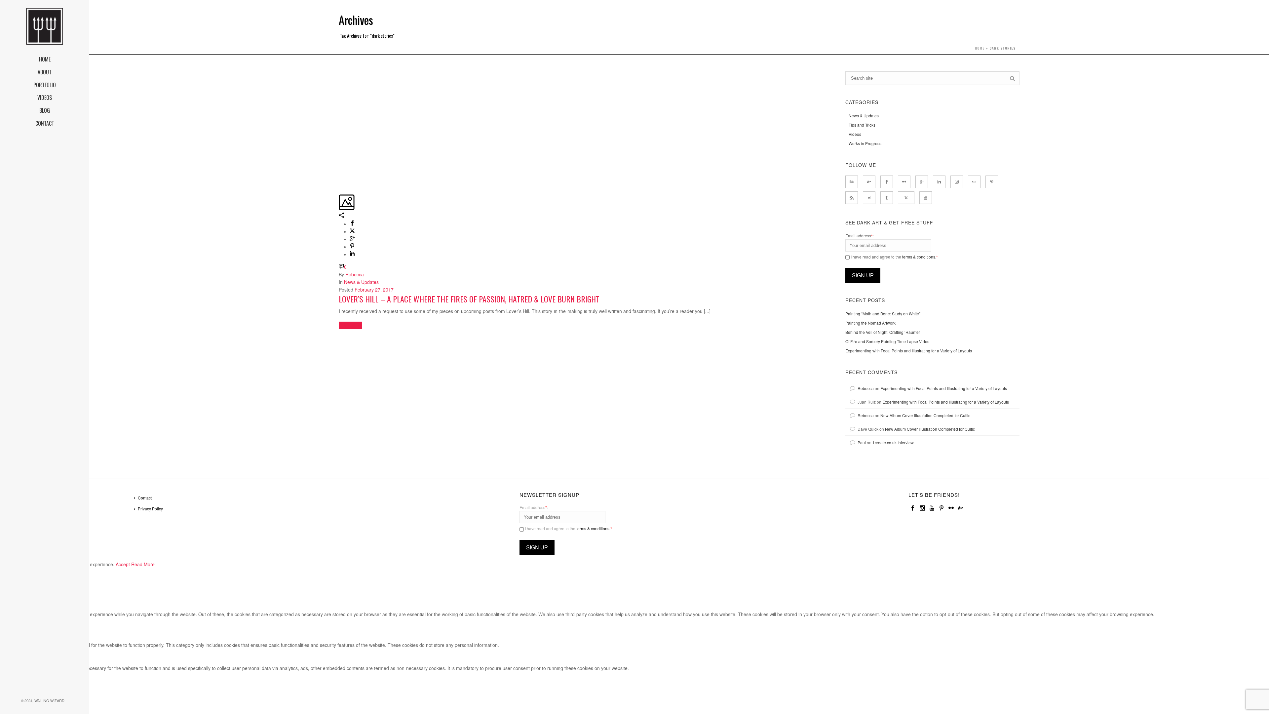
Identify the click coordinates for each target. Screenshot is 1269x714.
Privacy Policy (150, 508)
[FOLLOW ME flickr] (904, 182)
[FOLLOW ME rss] (851, 197)
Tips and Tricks (862, 125)
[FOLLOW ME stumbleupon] (869, 197)
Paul (862, 442)
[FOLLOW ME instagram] (956, 182)
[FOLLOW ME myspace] (974, 182)
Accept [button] (123, 564)
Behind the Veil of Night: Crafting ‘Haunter (882, 332)
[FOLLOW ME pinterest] (991, 182)
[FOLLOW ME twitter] (906, 197)
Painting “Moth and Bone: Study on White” (882, 313)
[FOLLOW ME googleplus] (921, 182)
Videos (855, 134)
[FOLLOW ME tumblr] (886, 197)
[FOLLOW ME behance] (851, 182)
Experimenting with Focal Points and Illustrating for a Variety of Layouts (908, 350)
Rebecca (354, 274)
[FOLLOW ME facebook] (886, 182)
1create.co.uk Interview (893, 442)
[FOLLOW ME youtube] (925, 197)
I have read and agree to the (894, 256)
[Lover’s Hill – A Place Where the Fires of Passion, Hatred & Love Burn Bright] (339, 74)
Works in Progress (865, 143)
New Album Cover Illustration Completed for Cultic (925, 415)
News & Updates (361, 282)
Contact (145, 497)
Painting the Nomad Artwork (870, 323)
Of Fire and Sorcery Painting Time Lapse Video (887, 341)
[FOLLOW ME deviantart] (869, 182)
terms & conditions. (919, 256)
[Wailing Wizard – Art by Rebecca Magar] (44, 26)
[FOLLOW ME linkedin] (939, 182)
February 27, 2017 (374, 289)
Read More (143, 564)
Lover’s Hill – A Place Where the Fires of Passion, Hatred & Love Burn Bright (469, 299)
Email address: (859, 235)
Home (979, 48)
